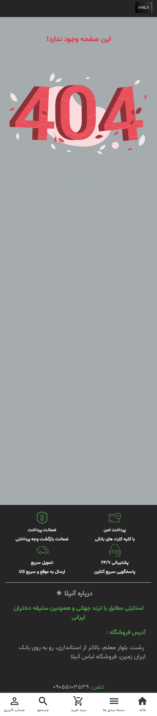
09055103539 (71, 687)
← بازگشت (78, 186)
